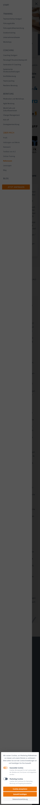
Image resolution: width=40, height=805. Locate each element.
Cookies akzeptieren (20, 789)
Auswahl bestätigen (20, 794)
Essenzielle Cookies (16, 768)
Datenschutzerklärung (20, 799)
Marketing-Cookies (16, 779)
